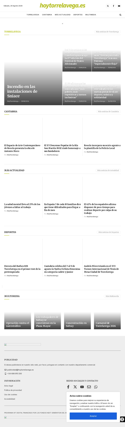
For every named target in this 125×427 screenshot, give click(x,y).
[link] (122, 419)
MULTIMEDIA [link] (90, 15)
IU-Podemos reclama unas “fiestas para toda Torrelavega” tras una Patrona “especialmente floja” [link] (106, 58)
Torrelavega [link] (12, 31)
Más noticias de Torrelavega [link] (107, 32)
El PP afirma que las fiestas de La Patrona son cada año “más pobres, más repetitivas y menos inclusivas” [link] (76, 90)
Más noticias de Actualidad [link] (108, 170)
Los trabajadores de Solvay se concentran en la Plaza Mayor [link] (47, 321)
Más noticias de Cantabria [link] (108, 112)
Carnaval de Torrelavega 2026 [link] (106, 324)
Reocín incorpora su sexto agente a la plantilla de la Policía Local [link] (102, 147)
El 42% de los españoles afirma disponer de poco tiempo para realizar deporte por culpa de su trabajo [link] (100, 208)
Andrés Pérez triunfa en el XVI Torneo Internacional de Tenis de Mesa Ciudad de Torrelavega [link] (101, 269)
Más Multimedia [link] (112, 296)
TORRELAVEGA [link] (33, 15)
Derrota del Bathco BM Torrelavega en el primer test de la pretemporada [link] (22, 269)
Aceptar (93, 416)
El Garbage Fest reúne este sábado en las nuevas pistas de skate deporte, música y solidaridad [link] (106, 92)
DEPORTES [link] (78, 15)
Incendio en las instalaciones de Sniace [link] (22, 91)
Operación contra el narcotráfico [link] (17, 324)
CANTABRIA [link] (47, 15)
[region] (93, 407)
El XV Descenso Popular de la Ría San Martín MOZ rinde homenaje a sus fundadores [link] (62, 148)
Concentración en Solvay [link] (76, 324)
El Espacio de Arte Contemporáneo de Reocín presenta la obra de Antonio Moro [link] (22, 148)
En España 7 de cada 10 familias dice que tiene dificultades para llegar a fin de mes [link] (62, 207)
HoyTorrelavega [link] (12, 101)
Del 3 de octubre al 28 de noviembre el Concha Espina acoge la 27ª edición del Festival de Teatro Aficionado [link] (76, 56)
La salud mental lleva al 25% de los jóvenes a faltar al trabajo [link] (22, 206)
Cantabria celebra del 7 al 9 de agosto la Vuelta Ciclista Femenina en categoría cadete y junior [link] (62, 269)
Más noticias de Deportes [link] (109, 232)
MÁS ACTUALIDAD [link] (62, 15)
